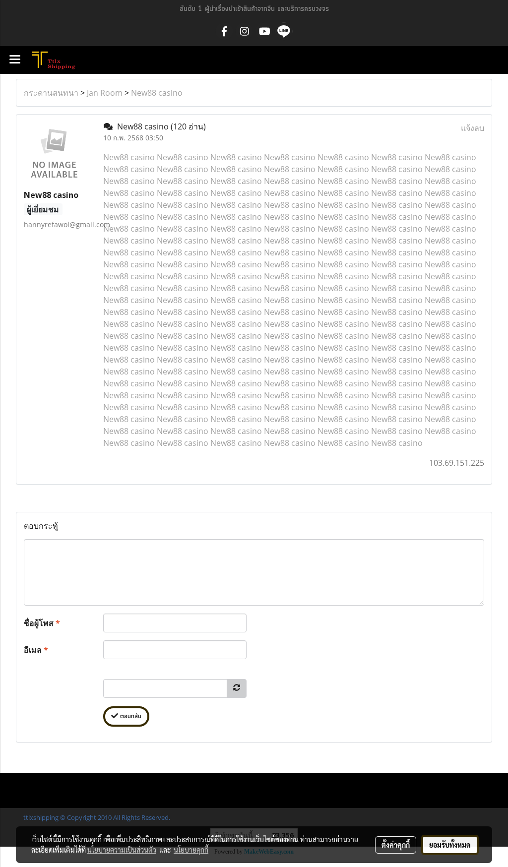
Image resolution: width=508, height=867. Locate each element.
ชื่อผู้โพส (42, 623)
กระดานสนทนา (51, 92)
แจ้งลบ (472, 128)
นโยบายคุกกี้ (191, 849)
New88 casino (157, 92)
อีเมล (36, 649)
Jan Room (105, 92)
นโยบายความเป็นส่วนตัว (121, 849)
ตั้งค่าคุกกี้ (395, 844)
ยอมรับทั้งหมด (450, 844)
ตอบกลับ (129, 716)
